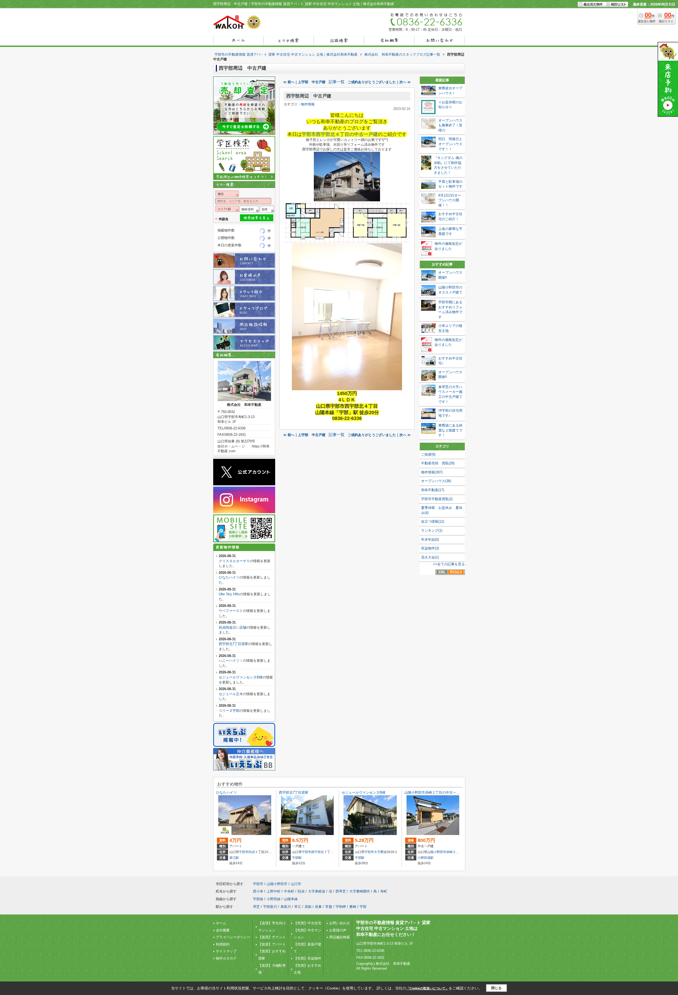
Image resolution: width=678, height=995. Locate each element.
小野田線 (273, 899)
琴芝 (256, 907)
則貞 (251, 852)
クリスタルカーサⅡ (234, 561)
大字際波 (380, 852)
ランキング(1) (431, 530)
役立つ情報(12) (432, 521)
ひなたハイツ (229, 577)
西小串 (258, 891)
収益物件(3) (430, 548)
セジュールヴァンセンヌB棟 (240, 677)
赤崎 (449, 852)
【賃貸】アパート (272, 944)
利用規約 (223, 944)
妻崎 (352, 907)
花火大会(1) (430, 557)
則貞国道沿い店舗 (232, 627)
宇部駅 (297, 858)
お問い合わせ (339, 923)
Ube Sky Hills (229, 594)
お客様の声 (337, 930)
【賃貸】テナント (272, 937)
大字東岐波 (316, 891)
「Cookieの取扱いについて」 (427, 988)
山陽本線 (291, 899)
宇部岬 (341, 907)
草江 (297, 907)
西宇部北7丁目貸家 (233, 644)
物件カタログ (226, 958)
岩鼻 (318, 907)
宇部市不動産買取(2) (437, 499)
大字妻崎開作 (359, 891)
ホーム (221, 923)
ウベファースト (231, 611)
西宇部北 (317, 852)
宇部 (363, 907)
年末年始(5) (430, 539)
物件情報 (308, 104)
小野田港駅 (426, 858)
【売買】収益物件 (307, 958)
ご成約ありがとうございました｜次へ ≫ (379, 82)
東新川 (285, 907)
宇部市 (243, 852)
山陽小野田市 (436, 852)
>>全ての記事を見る (449, 564)
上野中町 (273, 891)
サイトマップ (226, 951)
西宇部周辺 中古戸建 (308, 96)
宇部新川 (270, 907)
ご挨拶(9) (428, 454)
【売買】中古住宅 (307, 923)
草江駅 (234, 858)
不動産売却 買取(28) (437, 463)
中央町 (289, 891)
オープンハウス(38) (436, 481)
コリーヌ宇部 (229, 711)
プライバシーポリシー (233, 937)
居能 (308, 907)
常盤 (328, 907)
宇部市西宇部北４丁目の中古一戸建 (340, 134)
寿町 (383, 891)
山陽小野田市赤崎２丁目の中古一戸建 (433, 792)
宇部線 (258, 899)
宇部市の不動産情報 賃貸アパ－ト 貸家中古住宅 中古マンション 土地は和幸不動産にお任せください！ (393, 928)
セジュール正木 (231, 694)
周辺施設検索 (339, 937)
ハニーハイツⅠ (231, 661)
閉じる (496, 988)
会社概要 (223, 930)
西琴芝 (341, 891)
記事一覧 (337, 82)
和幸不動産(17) (432, 490)
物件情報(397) (432, 472)
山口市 (296, 884)
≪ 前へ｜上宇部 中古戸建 (304, 82)
